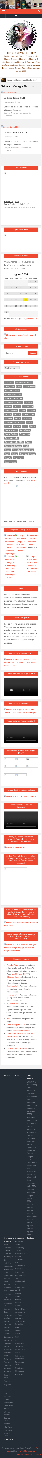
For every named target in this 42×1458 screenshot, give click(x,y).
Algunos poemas (30, 1227)
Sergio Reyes (18, 458)
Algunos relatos (30, 1220)
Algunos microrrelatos (32, 1214)
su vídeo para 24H (19, 974)
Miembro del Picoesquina (19, 1369)
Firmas (22, 410)
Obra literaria (30, 1077)
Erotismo (7, 1362)
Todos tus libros (13, 995)
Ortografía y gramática (19, 1248)
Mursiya (8, 426)
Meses (17, 418)
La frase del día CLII (14, 97)
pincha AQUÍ (31, 318)
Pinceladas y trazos (19, 1351)
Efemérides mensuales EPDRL (31, 1111)
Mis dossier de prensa (19, 1345)
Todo (34, 201)
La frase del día (25, 113)
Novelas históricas (7, 1322)
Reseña (8, 458)
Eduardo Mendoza (7, 1413)
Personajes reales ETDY (14, 442)
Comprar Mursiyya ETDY (30, 1198)
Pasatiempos (25, 434)
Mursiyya (17, 426)
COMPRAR (8, 1439)
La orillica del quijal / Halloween (8, 1297)
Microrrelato (27, 418)
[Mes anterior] (6, 274)
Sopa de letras (10, 462)
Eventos (8, 406)
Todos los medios (18, 1332)
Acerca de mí (20, 1374)
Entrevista (28, 402)
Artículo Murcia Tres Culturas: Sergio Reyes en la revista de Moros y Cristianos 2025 (21, 205)
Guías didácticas (7, 1245)
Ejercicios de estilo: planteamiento (20, 1279)
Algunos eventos (18, 1304)
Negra (25, 426)
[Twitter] (8, 16)
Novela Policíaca (11, 434)
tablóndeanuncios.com (21, 1030)
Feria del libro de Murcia (20, 1313)
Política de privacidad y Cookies (29, 1454)
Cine (5, 1393)
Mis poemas (19, 1272)
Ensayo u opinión (18, 1294)
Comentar (8, 115)
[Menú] (3, 11)
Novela (32, 426)
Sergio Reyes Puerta (21, 52)
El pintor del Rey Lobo (13, 394)
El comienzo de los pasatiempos (8, 1272)
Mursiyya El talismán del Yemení (17, 201)
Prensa (7, 450)
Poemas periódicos (7, 1285)
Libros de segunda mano (16, 1024)
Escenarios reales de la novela (31, 1141)
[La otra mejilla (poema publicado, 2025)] (3, 80)
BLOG (17, 1075)
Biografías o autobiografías (8, 1387)
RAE (8, 1018)
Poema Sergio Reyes (13, 446)
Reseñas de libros (8, 1310)
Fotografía (31, 410)
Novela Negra (25, 430)
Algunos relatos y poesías (30, 1207)
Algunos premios (30, 1233)
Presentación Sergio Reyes (23, 450)
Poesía (26, 446)
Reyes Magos (9, 1291)
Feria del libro (28, 406)
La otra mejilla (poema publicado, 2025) (22, 80)
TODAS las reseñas (8, 1316)
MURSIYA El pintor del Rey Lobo (32, 1085)
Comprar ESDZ (30, 1157)
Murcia (29, 422)
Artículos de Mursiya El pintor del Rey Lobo (32, 1095)
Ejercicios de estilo (12, 390)
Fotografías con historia (19, 1357)
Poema (28, 442)
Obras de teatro (7, 1376)
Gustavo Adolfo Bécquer (7, 1421)
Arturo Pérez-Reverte (9, 1407)
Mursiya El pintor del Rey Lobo (17, 197)
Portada (7, 1075)
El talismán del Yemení (13, 402)
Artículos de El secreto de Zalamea (32, 1132)
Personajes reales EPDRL (32, 1103)
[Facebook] (3, 16)
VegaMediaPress (13, 1003)
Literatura (9, 194)
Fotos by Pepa (12, 965)
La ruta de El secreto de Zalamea (31, 1150)
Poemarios (8, 1371)
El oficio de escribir (19, 1242)
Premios (18, 1299)
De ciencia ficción (7, 1354)
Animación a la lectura (24, 382)
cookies (32, 1451)
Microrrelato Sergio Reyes (14, 422)
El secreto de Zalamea (13, 398)
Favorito (17, 406)
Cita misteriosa (7, 1261)
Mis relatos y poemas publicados (19, 1256)
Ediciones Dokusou (14, 977)
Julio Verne (8, 1427)
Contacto (30, 1238)
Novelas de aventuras (8, 1341)
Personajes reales (11, 438)
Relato (14, 454)
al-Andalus (9, 382)
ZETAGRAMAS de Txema (17, 1048)
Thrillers (7, 1333)
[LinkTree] (16, 16)
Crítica (18, 386)
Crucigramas (8, 1266)
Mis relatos (19, 1269)
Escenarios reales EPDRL (32, 1118)
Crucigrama (9, 386)
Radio (7, 454)
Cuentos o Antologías (7, 1366)
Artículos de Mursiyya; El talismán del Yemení (31, 1175)
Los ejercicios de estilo (20, 1288)
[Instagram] (12, 16)
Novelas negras (7, 1329)
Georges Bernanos (11, 113)
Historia (8, 414)
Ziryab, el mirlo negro (31, 1190)
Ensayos (7, 1381)
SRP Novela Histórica (12, 209)
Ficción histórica (11, 410)
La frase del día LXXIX (15, 132)
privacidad (24, 1451)
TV (16, 1340)
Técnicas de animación (8, 1252)
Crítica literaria (29, 386)
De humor (7, 1359)
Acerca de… (20, 1238)
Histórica (16, 414)
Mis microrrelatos (20, 1264)
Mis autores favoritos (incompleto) (8, 1400)
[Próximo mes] (35, 274)
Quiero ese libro (13, 986)
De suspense (8, 1337)
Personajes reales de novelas (8, 1433)
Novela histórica (11, 430)
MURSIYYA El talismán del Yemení (32, 1165)
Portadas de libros (19, 1363)
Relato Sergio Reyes (27, 454)
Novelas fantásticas (8, 1347)
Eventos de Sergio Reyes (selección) (20, 1321)
